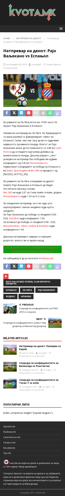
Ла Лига (27, 290)
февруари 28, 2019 (30, 370)
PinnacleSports (38, 163)
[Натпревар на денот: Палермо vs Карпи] (10, 350)
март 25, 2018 (28, 353)
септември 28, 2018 (16, 64)
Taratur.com (9, 442)
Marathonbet (11, 225)
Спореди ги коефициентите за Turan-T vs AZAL (38, 381)
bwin (9, 170)
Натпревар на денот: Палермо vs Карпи (40, 347)
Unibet (32, 225)
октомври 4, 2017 (29, 386)
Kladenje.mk (9, 431)
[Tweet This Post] (14, 113)
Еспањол (11, 290)
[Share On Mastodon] (57, 113)
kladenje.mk (46, 258)
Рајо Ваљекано (46, 290)
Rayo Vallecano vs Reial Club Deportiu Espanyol (28, 282)
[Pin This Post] (28, 113)
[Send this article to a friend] (36, 113)
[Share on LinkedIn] (21, 113)
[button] (60, 28)
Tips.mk (7, 453)
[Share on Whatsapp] (50, 113)
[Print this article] (43, 113)
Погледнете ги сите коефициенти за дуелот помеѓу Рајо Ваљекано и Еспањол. (32, 249)
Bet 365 (34, 170)
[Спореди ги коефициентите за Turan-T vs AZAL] (10, 383)
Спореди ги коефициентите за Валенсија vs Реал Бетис (38, 364)
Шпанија (26, 296)
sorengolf (36, 64)
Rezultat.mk (9, 447)
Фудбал (10, 296)
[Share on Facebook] (6, 113)
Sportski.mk (9, 426)
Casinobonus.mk (11, 437)
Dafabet (14, 218)
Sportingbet (21, 170)
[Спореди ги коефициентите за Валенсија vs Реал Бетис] (10, 367)
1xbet (23, 225)
